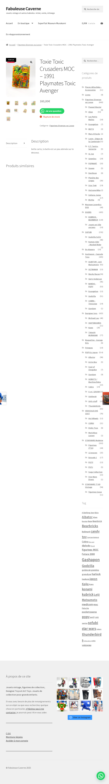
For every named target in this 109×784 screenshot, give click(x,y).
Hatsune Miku (94, 190)
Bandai (84, 521)
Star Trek (92, 185)
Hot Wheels (93, 418)
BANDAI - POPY (92, 285)
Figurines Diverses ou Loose (30, 44)
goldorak (86, 570)
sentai (85, 623)
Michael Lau (93, 318)
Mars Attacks (94, 134)
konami (87, 589)
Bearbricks (90, 526)
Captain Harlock (93, 537)
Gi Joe (91, 154)
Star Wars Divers (92, 478)
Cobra (91, 387)
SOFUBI (88, 232)
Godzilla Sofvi (94, 237)
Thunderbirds (94, 406)
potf (92, 617)
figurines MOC (90, 549)
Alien (90, 112)
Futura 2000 (88, 554)
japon (93, 579)
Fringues (89, 347)
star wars (89, 628)
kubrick (88, 594)
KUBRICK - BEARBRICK (93, 218)
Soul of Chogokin (92, 368)
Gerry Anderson (95, 279)
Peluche (85, 608)
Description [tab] (11, 143)
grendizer (86, 574)
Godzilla (92, 296)
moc (95, 604)
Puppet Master (94, 107)
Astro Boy (92, 362)
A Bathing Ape (88, 512)
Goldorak (92, 396)
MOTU (91, 129)
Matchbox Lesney (92, 434)
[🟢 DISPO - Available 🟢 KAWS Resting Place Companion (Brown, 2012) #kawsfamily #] (62, 682)
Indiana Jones (94, 195)
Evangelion (93, 124)
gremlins (95, 570)
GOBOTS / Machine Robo (94, 380)
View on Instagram (81, 717)
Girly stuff (92, 401)
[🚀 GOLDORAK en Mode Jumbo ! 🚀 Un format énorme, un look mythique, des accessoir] (62, 694)
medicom (87, 604)
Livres (87, 94)
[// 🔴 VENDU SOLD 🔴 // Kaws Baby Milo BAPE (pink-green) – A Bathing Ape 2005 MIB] (62, 706)
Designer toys (91, 313)
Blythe (91, 200)
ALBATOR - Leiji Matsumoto (95, 263)
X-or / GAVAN (94, 391)
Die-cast (91, 542)
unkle (93, 641)
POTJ (90, 467)
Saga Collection (95, 472)
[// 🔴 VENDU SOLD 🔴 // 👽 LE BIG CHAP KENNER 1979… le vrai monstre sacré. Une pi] (97, 682)
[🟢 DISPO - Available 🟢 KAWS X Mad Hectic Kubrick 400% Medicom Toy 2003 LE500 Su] (85, 682)
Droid (93, 546)
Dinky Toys (93, 428)
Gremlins (92, 158)
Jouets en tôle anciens (94, 226)
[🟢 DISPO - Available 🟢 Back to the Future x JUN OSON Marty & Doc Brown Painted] (97, 706)
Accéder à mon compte (17, 740)
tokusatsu (87, 641)
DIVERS (88, 212)
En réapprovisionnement (18, 34)
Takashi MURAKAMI (93, 334)
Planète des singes (93, 179)
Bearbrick (97, 521)
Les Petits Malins (92, 118)
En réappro (90, 249)
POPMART (92, 163)
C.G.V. (8, 733)
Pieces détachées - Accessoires (93, 88)
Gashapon (91, 559)
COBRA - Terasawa (92, 302)
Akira (96, 512)
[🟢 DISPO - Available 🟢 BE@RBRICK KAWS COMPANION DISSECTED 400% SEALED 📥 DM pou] (85, 694)
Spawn (91, 168)
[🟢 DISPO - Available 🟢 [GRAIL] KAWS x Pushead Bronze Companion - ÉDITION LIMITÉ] (97, 694)
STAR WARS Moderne (94, 440)
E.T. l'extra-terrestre (93, 147)
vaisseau (86, 645)
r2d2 (97, 617)
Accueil (9, 23)
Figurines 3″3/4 (92, 446)
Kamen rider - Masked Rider (94, 243)
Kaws (90, 327)
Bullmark (86, 531)
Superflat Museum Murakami (52, 23)
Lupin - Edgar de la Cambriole (95, 140)
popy (86, 617)
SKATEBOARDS (94, 323)
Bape (90, 521)
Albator (91, 357)
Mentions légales (14, 737)
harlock (96, 574)
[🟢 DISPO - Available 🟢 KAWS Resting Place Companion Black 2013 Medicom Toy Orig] (74, 682)
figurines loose (95, 492)
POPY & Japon (91, 352)
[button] (31, 62)
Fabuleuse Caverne (23, 8)
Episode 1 (92, 457)
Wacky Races (94, 274)
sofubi (93, 622)
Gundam (92, 308)
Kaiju (85, 584)
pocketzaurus (89, 611)
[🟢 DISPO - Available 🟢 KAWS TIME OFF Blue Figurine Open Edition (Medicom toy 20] (85, 706)
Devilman (92, 173)
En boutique (23, 23)
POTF (90, 462)
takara (99, 629)
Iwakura (85, 579)
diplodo (86, 545)
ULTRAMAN (93, 269)
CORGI (91, 423)
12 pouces (92, 452)
